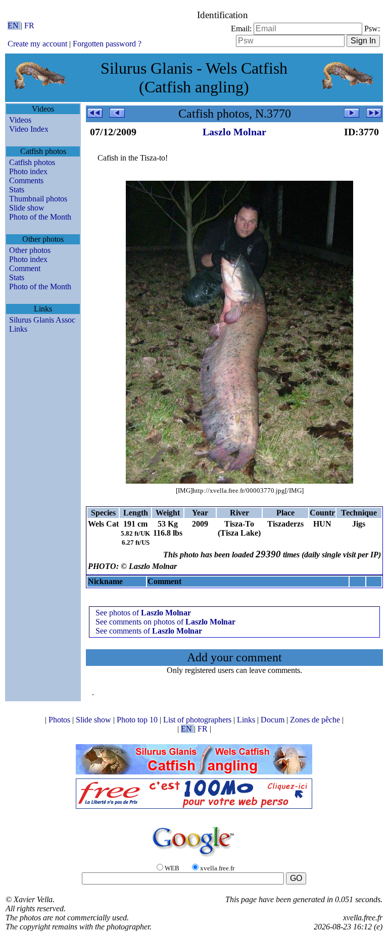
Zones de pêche (316, 719)
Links (18, 329)
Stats (16, 189)
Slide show (26, 207)
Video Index (28, 129)
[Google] (194, 857)
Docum (273, 719)
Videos (20, 120)
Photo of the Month (40, 217)
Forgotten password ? (107, 43)
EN (14, 25)
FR (29, 25)
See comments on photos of (165, 621)
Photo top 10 (138, 719)
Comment (24, 268)
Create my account (37, 43)
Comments (26, 180)
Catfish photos (32, 162)
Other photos (30, 250)
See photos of (143, 612)
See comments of (148, 631)
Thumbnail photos (38, 198)
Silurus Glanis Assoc (42, 320)
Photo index (28, 171)
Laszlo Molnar (234, 131)
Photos (60, 719)
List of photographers (198, 719)
